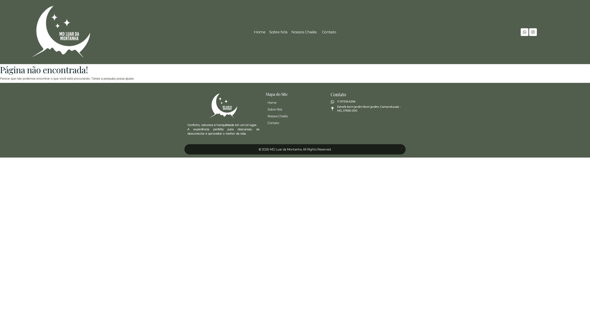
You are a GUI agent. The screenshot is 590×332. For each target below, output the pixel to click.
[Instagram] (533, 32)
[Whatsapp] (524, 32)
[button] (304, 32)
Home (259, 32)
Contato (329, 32)
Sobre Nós (278, 32)
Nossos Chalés (304, 32)
